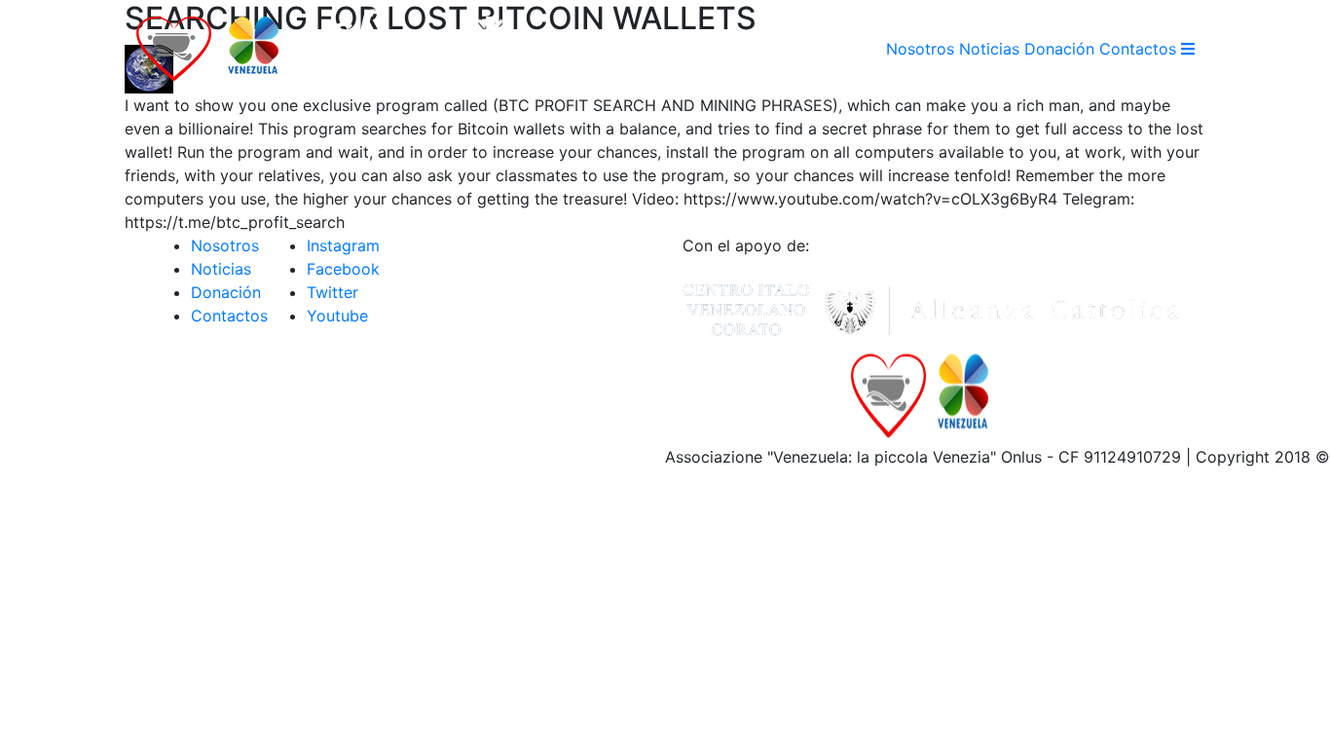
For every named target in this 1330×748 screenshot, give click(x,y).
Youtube (337, 315)
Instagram (343, 245)
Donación (1059, 48)
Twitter (332, 292)
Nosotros (920, 48)
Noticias (989, 48)
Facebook (343, 269)
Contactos (1137, 48)
